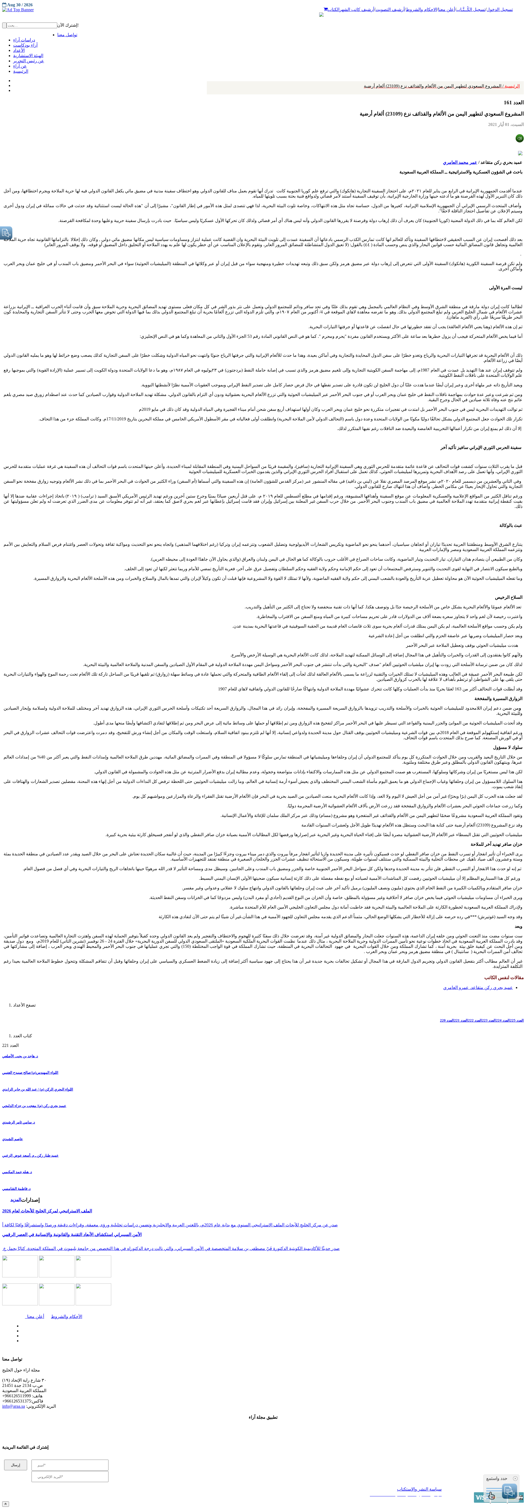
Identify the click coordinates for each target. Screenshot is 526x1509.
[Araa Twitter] (14, 84)
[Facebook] (13, 79)
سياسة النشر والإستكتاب (419, 1489)
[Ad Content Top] (263, 9)
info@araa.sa (13, 1406)
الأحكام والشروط (66, 1316)
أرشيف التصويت (390, 9)
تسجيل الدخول (500, 9)
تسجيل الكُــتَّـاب (470, 9)
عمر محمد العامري (460, 162)
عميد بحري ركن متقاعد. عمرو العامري (478, 987)
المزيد (15, 1199)
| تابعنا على (148, 1341)
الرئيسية (442, 86)
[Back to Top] (5, 1504)
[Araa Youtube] (14, 89)
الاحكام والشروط (421, 9)
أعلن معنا (446, 9)
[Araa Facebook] (20, 1324)
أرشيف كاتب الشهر (356, 9)
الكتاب (333, 9)
